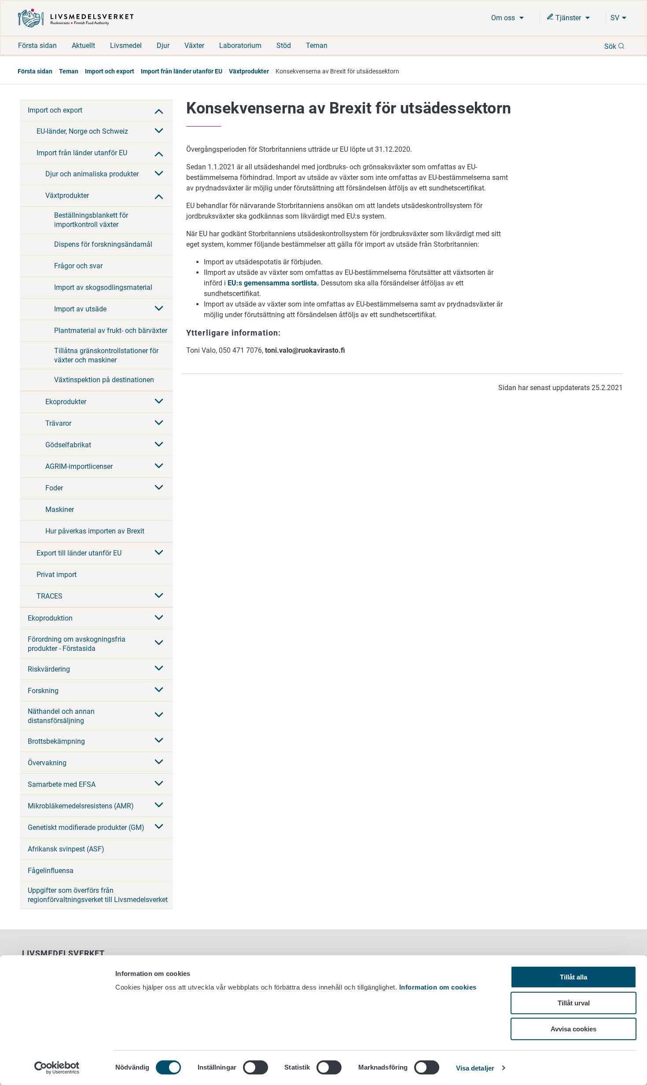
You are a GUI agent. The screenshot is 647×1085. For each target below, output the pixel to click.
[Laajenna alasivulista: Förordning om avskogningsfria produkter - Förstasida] (159, 643)
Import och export (109, 71)
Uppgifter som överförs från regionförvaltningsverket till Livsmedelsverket (98, 895)
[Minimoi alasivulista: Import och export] (159, 110)
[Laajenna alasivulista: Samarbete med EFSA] (159, 784)
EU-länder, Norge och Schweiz (82, 131)
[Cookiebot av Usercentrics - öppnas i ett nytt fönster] (57, 1067)
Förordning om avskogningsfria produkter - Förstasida (76, 644)
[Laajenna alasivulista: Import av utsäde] (159, 309)
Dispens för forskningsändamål (103, 244)
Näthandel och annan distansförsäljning (61, 716)
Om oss (504, 18)
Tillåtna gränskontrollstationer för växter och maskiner (106, 355)
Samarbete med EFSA (62, 784)
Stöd (283, 45)
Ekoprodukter (65, 402)
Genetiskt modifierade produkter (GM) (86, 827)
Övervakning (47, 763)
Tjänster (568, 18)
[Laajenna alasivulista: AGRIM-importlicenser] (159, 466)
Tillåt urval (574, 1003)
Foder (54, 488)
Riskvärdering (49, 669)
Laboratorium (240, 45)
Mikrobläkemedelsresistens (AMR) (81, 806)
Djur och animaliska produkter (92, 174)
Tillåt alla (573, 977)
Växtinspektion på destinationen (104, 380)
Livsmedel (126, 45)
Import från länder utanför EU (181, 71)
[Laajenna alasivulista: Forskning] (159, 690)
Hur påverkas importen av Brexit (94, 531)
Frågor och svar (78, 266)
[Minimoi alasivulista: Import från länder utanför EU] (159, 153)
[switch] (255, 1067)
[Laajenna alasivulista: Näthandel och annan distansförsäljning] (159, 715)
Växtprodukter (249, 71)
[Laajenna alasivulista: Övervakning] (159, 762)
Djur (163, 45)
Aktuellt (83, 45)
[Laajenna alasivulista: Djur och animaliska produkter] (159, 174)
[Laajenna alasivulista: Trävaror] (159, 423)
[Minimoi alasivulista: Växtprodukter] (159, 195)
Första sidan (37, 45)
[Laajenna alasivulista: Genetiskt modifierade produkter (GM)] (159, 827)
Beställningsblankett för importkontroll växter (91, 220)
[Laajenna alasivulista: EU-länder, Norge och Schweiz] (159, 131)
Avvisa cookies (573, 1029)
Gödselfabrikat (68, 445)
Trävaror (58, 423)
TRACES (49, 596)
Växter (194, 45)
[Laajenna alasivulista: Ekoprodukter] (159, 402)
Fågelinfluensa (51, 870)
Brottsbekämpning (56, 741)
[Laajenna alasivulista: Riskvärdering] (159, 669)
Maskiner (59, 509)
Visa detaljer (475, 1068)
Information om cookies (438, 987)
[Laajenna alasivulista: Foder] (159, 488)
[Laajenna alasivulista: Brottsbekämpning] (159, 741)
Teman (316, 45)
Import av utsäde (80, 309)
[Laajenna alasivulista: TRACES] (159, 596)
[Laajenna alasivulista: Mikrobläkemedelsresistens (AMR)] (159, 805)
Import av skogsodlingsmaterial (103, 287)
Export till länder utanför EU (79, 553)
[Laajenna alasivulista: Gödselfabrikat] (159, 445)
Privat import (57, 574)
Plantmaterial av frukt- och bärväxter (110, 330)
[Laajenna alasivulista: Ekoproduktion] (159, 618)
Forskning (43, 691)
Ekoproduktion (50, 618)
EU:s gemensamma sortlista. (273, 283)
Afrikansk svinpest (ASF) (66, 849)
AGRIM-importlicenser (79, 466)
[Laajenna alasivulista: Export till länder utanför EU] (159, 553)
